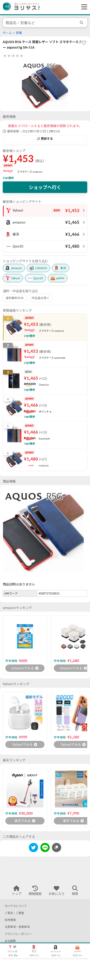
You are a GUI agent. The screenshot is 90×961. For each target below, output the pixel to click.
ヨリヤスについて (16, 906)
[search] (82, 22)
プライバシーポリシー (18, 934)
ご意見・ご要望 (14, 913)
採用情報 (10, 920)
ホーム (7, 33)
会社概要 (10, 941)
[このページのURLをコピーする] (56, 847)
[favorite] (83, 42)
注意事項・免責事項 (17, 927)
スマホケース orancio (29, 171)
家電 (19, 33)
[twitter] (33, 848)
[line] (45, 848)
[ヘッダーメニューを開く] (83, 7)
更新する (47, 138)
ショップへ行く (45, 187)
